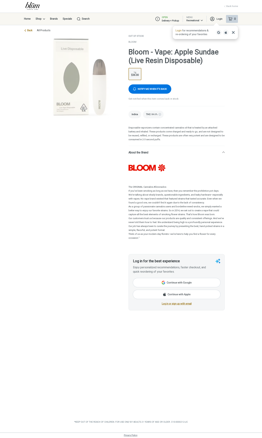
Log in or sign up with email (177, 304)
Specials (67, 19)
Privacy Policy (130, 435)
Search (86, 19)
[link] (135, 114)
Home (27, 19)
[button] (205, 32)
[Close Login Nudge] (233, 32)
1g (135, 74)
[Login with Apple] (226, 32)
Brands (54, 19)
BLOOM (132, 42)
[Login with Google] (219, 32)
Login (219, 19)
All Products (43, 30)
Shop (39, 19)
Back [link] (29, 30)
